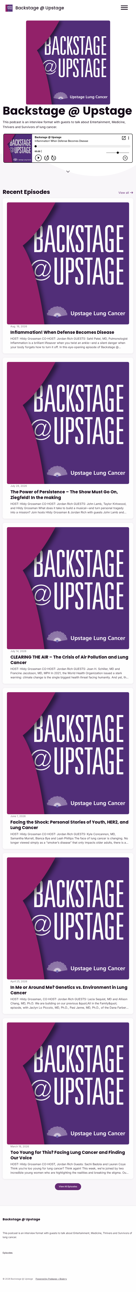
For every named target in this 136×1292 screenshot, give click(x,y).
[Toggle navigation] (124, 8)
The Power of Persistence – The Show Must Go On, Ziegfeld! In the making (64, 494)
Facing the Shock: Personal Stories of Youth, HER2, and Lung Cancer (69, 824)
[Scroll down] (68, 170)
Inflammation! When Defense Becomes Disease (62, 332)
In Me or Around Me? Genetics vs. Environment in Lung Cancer (69, 990)
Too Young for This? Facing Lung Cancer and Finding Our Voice (67, 1155)
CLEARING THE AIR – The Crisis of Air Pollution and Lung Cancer (69, 659)
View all (124, 192)
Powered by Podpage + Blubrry (51, 1278)
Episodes (8, 1252)
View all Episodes (68, 1186)
